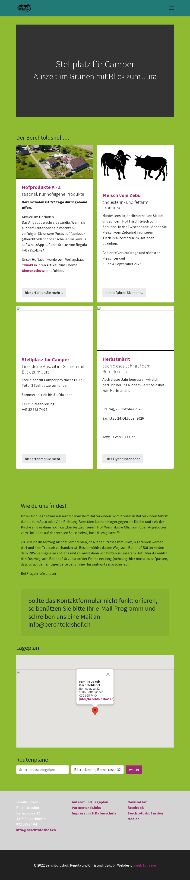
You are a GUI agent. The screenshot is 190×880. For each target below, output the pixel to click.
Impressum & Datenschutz (94, 813)
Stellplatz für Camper (45, 359)
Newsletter (137, 802)
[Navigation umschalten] (171, 8)
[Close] (108, 674)
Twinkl (27, 265)
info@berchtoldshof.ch (96, 699)
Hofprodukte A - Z (41, 187)
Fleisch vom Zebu (121, 195)
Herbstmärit (116, 359)
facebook (135, 807)
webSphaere (145, 865)
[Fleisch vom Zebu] (135, 165)
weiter (134, 769)
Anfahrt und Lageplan (90, 802)
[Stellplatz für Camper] (54, 328)
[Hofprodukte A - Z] (54, 161)
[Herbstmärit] (135, 327)
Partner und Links (86, 807)
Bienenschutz (33, 270)
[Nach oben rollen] (179, 869)
